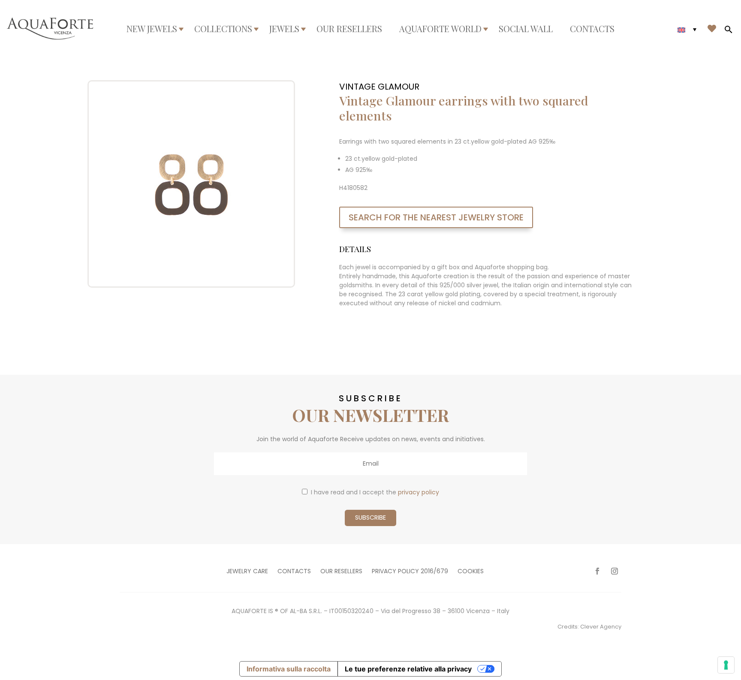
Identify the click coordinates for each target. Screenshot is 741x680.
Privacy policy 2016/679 (410, 571)
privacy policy (418, 492)
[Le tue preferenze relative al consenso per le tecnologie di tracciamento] (726, 665)
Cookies (471, 571)
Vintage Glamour (379, 87)
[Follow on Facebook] (597, 571)
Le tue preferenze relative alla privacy (408, 669)
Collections (223, 28)
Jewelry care (247, 571)
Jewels (284, 28)
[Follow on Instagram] (614, 571)
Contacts (592, 28)
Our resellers (349, 28)
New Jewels (152, 28)
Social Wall (526, 28)
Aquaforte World (440, 28)
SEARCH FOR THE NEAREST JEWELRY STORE (436, 217)
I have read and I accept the (375, 492)
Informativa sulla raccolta (289, 669)
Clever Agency (600, 627)
